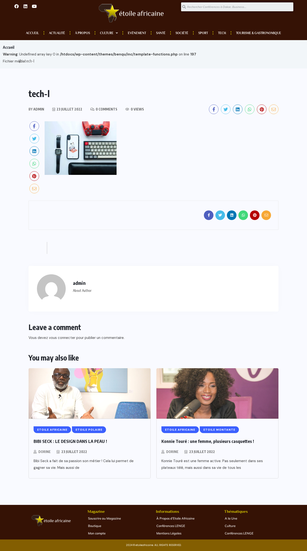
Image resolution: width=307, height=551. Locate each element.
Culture (106, 33)
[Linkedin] (25, 6)
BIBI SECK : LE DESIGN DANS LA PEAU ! (70, 441)
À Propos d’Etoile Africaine (175, 518)
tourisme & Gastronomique (258, 33)
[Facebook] (16, 6)
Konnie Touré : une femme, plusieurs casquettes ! (207, 441)
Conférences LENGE (170, 526)
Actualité (57, 33)
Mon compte (97, 533)
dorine (44, 452)
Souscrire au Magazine (104, 518)
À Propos (82, 33)
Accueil (32, 33)
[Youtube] (34, 6)
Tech (222, 33)
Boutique (94, 526)
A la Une (231, 518)
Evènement (137, 33)
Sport (203, 33)
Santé (160, 33)
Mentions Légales (168, 533)
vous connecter (62, 337)
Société (182, 33)
